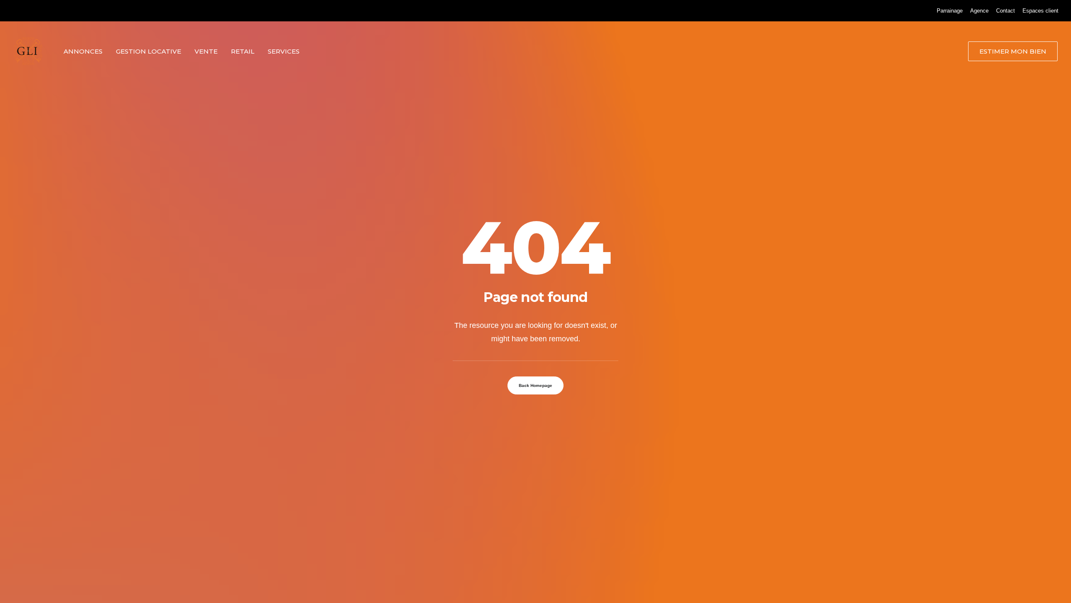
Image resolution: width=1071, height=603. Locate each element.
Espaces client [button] (1040, 11)
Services (284, 51)
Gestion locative (148, 51)
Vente (206, 51)
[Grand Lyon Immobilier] (28, 51)
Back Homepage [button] (535, 385)
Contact (1005, 11)
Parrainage (950, 11)
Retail (242, 51)
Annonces (83, 51)
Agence (979, 11)
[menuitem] (950, 10)
